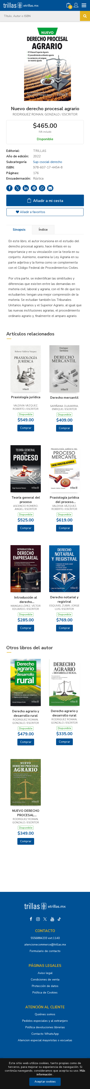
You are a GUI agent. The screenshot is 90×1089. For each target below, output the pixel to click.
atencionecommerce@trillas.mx (45, 945)
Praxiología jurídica (25, 397)
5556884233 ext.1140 (45, 938)
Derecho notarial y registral (64, 599)
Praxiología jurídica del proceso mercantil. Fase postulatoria (64, 499)
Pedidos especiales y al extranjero (45, 1021)
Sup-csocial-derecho (47, 162)
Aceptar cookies (45, 1082)
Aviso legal (45, 973)
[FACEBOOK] (31, 919)
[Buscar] (85, 16)
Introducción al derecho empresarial (25, 599)
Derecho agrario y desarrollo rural (25, 713)
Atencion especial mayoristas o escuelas (45, 1040)
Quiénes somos (45, 1014)
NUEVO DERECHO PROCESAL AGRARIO (25, 813)
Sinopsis (19, 230)
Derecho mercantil (64, 398)
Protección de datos (45, 986)
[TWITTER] (45, 919)
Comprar (25, 428)
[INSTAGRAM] (38, 919)
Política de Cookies (45, 993)
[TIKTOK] (59, 919)
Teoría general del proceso (26, 499)
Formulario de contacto (45, 951)
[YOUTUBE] (52, 919)
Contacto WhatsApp (45, 1034)
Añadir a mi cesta (47, 200)
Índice (43, 230)
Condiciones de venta (45, 980)
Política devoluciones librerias (45, 1027)
